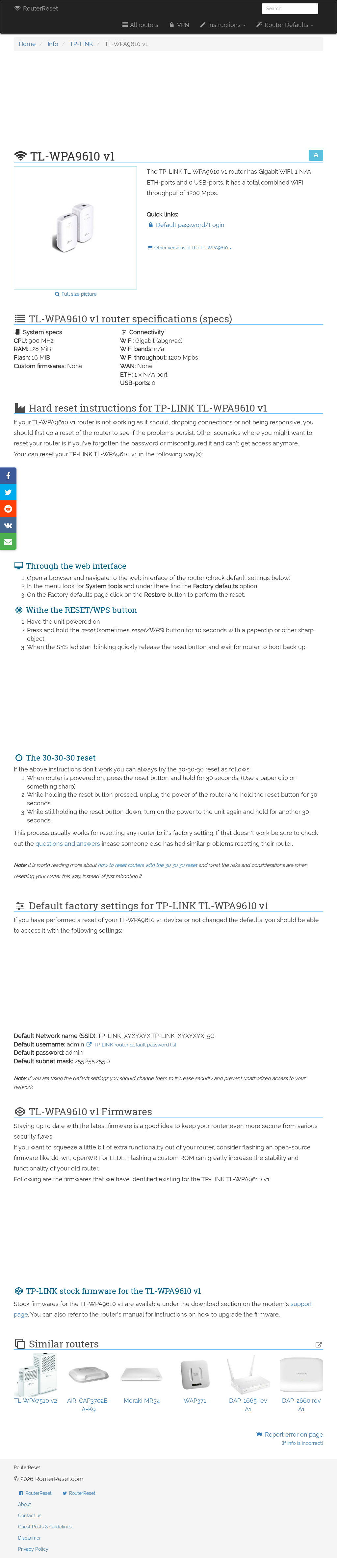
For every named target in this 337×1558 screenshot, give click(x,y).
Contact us (29, 1515)
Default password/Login (189, 224)
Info (53, 43)
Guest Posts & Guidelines (45, 1526)
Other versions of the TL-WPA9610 (191, 247)
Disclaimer (29, 1538)
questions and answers (69, 843)
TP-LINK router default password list (134, 1045)
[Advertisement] (168, 104)
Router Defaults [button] (286, 24)
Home (27, 43)
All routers (143, 24)
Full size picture (78, 294)
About (24, 1504)
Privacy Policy (33, 1549)
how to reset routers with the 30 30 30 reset (147, 865)
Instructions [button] (224, 24)
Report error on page (293, 1438)
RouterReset (39, 8)
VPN (182, 24)
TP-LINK (81, 43)
